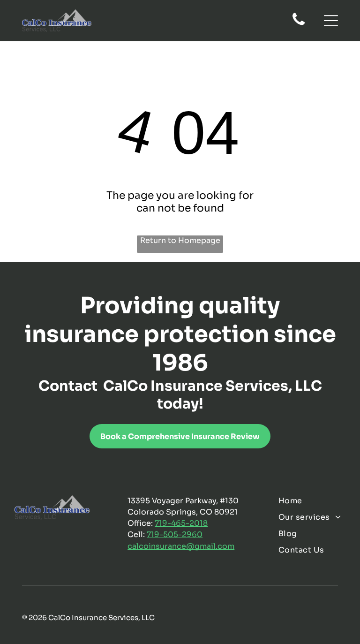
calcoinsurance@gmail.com (181, 546)
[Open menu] (331, 21)
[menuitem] (311, 500)
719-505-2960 (174, 534)
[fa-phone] (298, 24)
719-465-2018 (181, 523)
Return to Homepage (180, 240)
